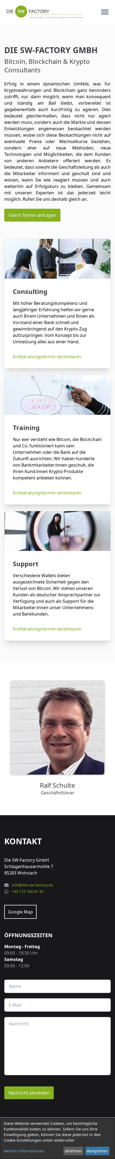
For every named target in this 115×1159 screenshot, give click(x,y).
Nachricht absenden (29, 1093)
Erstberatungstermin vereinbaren (47, 357)
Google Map (20, 912)
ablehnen (73, 1150)
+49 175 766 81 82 (28, 891)
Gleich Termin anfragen (32, 215)
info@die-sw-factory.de (32, 885)
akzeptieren (97, 1150)
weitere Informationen (24, 1150)
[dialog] (57, 1138)
